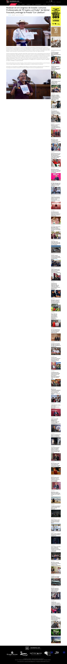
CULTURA (44, 4)
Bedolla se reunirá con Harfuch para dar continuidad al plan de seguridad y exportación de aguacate (55, 126)
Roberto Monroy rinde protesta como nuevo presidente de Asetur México (55, 521)
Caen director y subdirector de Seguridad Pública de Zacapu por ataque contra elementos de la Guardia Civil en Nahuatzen (55, 286)
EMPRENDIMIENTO (38, 4)
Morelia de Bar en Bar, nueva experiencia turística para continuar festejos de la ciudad (55, 465)
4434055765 (50, 659)
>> (64, 652)
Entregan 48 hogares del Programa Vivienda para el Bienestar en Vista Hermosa (55, 185)
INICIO (19, 4)
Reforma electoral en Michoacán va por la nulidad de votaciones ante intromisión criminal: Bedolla (55, 479)
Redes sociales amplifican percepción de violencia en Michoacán (56, 534)
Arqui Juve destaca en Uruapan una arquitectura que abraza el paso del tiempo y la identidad (55, 68)
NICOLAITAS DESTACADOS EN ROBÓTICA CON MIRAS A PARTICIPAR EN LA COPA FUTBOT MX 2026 (55, 617)
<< (51, 652)
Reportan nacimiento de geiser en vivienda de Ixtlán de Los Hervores (55, 435)
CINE (33, 4)
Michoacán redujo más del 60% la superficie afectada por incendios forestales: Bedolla (55, 302)
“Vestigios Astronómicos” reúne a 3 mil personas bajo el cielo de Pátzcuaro (56, 507)
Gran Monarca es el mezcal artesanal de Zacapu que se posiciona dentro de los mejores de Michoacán (55, 213)
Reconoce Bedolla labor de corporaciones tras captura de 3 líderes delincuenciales (55, 331)
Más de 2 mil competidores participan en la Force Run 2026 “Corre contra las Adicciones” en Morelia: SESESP (56, 392)
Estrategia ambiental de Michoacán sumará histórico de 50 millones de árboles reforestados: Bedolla (56, 228)
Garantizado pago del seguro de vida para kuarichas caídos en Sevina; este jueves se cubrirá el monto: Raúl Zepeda (55, 450)
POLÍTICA (54, 4)
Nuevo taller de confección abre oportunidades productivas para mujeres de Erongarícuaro (54, 316)
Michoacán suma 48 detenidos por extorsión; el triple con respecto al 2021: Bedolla (56, 171)
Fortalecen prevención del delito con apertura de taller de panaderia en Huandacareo (56, 345)
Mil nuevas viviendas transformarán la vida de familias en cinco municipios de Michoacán (56, 564)
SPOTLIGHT (53, 51)
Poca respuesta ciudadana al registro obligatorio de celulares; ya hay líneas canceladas (55, 112)
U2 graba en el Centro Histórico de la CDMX (55, 577)
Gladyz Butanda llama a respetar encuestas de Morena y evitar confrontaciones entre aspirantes (55, 199)
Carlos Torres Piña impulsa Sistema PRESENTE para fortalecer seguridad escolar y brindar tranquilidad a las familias (56, 421)
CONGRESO (28, 4)
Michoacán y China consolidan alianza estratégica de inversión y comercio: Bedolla (55, 141)
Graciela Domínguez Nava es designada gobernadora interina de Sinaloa (56, 54)
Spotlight (13, 4)
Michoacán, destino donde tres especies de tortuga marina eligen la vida (55, 494)
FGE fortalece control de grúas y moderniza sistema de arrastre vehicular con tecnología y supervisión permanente (55, 549)
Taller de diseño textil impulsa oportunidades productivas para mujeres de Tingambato (55, 271)
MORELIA (23, 4)
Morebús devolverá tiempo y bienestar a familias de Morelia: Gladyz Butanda (55, 590)
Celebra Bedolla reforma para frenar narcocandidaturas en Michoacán (55, 406)
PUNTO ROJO (50, 4)
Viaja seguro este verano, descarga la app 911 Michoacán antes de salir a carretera (55, 243)
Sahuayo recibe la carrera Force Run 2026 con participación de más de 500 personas (56, 257)
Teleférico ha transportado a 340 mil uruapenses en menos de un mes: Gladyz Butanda (56, 604)
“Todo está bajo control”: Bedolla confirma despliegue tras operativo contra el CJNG (56, 83)
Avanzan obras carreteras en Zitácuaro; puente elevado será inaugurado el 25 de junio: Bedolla (55, 359)
